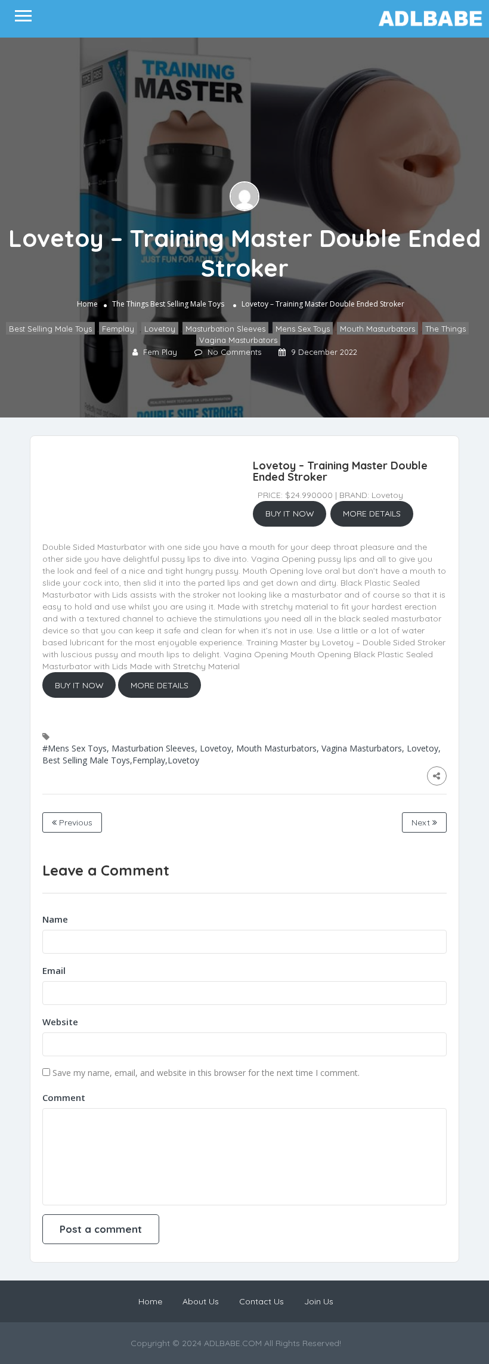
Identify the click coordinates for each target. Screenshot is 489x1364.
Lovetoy (159, 328)
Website (60, 1022)
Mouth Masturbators (377, 328)
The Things (130, 304)
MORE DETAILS (372, 513)
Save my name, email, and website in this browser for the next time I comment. (206, 1072)
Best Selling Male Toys (187, 304)
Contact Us (261, 1301)
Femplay (118, 328)
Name (55, 919)
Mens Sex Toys (303, 328)
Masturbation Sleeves (225, 328)
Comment (63, 1097)
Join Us (318, 1301)
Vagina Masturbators (238, 339)
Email (54, 970)
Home (87, 304)
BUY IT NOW (289, 513)
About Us (200, 1301)
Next (421, 822)
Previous (74, 822)
